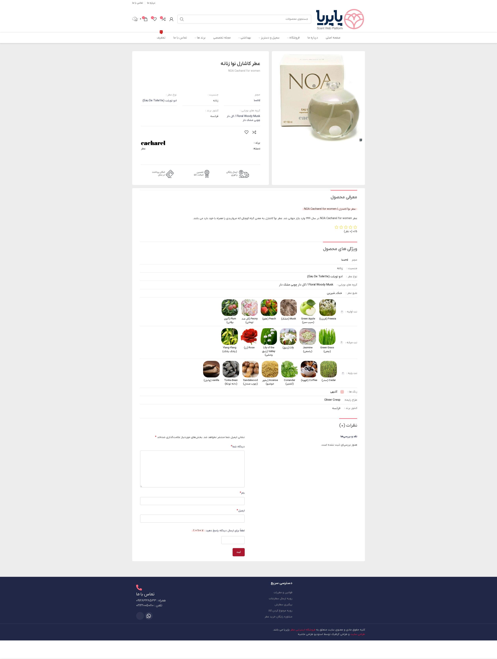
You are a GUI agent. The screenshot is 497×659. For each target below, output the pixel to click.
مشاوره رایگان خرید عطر (278, 617)
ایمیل (241, 511)
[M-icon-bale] (140, 616)
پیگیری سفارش (283, 604)
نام (242, 493)
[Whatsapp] (149, 616)
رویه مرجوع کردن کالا (280, 611)
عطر (143, 149)
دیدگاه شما (238, 447)
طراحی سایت (357, 634)
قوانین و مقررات (283, 592)
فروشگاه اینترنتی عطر (302, 630)
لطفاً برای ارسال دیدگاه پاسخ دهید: (219, 530)
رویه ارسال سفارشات (280, 598)
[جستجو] (181, 19)
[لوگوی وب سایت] (340, 19)
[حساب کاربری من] (171, 19)
